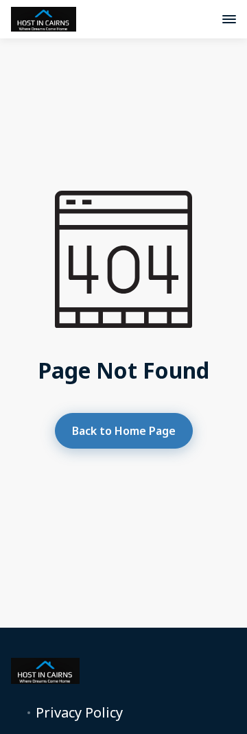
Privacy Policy (79, 713)
